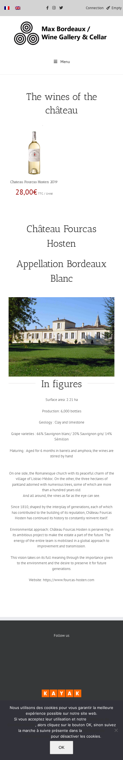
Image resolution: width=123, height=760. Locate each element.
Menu (65, 61)
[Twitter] (61, 655)
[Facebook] (44, 655)
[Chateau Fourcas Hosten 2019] (34, 127)
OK (61, 747)
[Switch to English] (17, 7)
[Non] (116, 730)
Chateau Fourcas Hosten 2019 (34, 182)
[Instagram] (79, 655)
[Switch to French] (6, 7)
